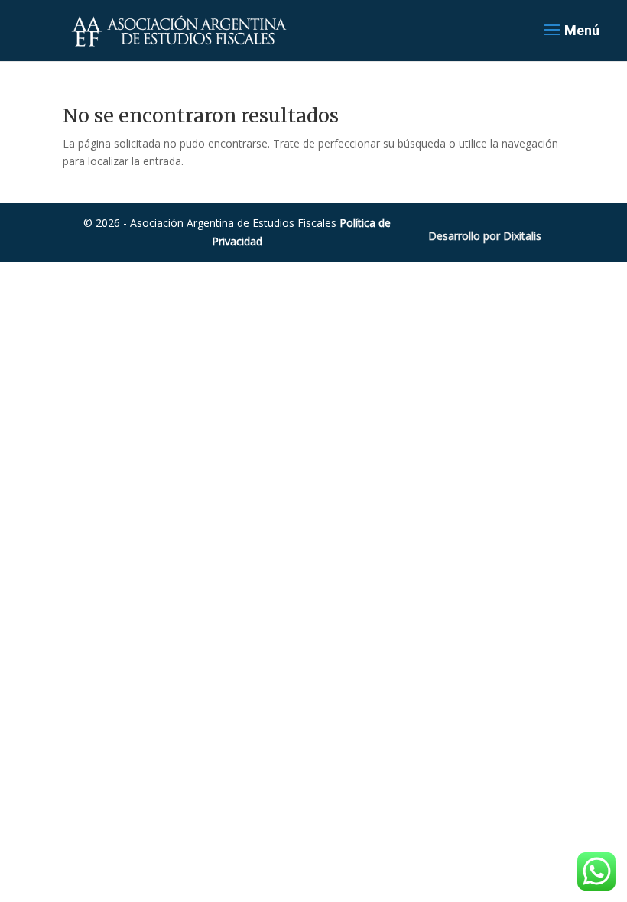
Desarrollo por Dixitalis (484, 236)
